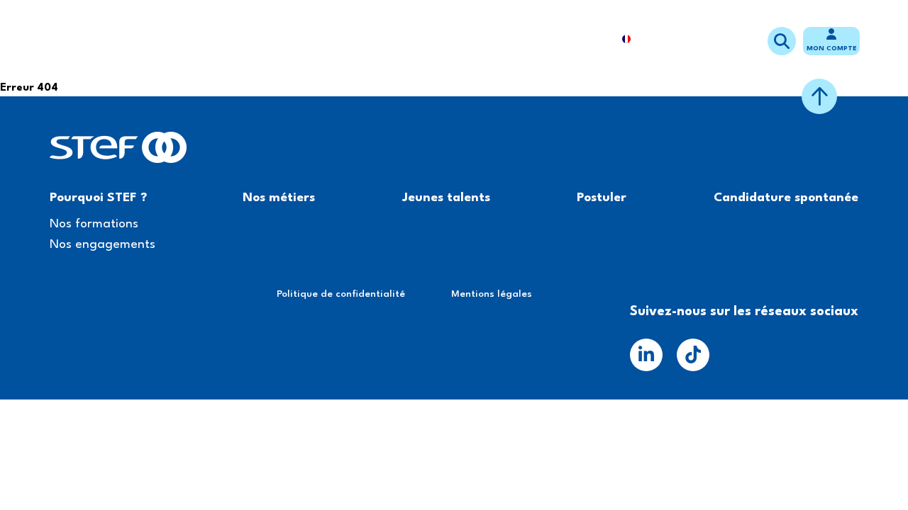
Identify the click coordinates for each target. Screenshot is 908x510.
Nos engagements (102, 245)
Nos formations (94, 224)
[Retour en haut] (819, 96)
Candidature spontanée (554, 40)
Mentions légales (491, 294)
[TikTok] (693, 355)
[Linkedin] (646, 355)
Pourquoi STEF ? (261, 40)
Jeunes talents (398, 40)
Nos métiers (333, 40)
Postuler (470, 40)
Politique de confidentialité (341, 294)
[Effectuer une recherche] (782, 41)
